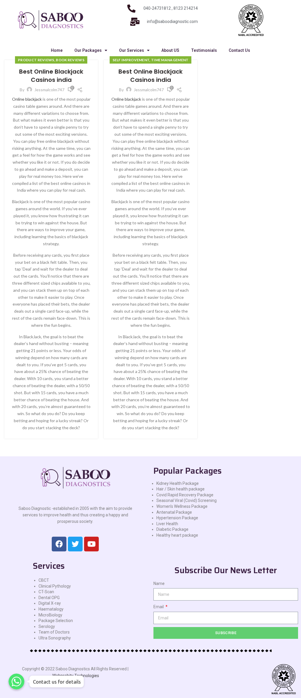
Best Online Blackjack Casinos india (51, 75)
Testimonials (204, 50)
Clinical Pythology (55, 586)
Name (159, 583)
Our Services (131, 50)
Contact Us (239, 50)
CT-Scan (46, 591)
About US (170, 50)
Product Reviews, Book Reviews (51, 60)
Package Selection (56, 620)
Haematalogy (51, 609)
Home (57, 50)
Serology (47, 626)
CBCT (44, 580)
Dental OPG (49, 597)
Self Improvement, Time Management (151, 60)
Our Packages (88, 50)
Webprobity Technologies (75, 675)
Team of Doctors (54, 632)
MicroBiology (50, 615)
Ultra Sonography (55, 638)
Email (159, 606)
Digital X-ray (50, 603)
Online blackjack (27, 99)
